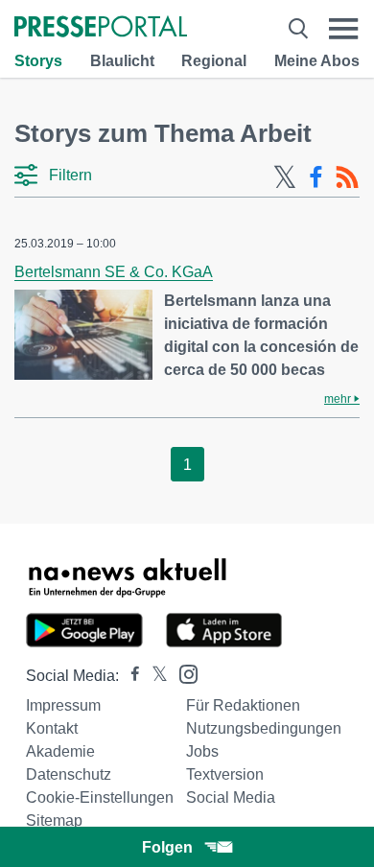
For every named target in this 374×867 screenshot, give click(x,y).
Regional (213, 61)
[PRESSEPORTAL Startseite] (100, 28)
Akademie (60, 751)
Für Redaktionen (243, 705)
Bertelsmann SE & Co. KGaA (113, 272)
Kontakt (52, 728)
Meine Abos (317, 61)
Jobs (202, 751)
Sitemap (54, 820)
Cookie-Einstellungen (100, 797)
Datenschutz (68, 774)
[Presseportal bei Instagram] (183, 673)
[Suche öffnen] (298, 28)
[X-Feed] (284, 177)
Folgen (167, 847)
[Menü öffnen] (344, 28)
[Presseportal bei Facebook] (129, 676)
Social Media (230, 797)
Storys (38, 61)
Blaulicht (122, 61)
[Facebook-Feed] (316, 177)
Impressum (63, 705)
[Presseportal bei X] (154, 676)
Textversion (225, 774)
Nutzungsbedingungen (263, 728)
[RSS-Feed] (347, 177)
